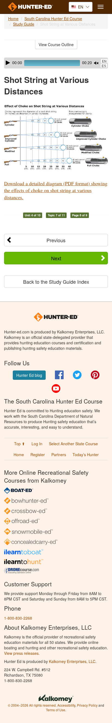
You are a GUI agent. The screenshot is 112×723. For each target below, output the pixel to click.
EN (104, 61)
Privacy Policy (87, 705)
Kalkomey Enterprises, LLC (72, 661)
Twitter (77, 375)
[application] (56, 63)
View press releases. (22, 653)
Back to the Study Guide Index (56, 281)
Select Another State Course (73, 443)
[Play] (8, 63)
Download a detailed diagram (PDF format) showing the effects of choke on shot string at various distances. (55, 190)
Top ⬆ (19, 443)
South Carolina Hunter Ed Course (53, 18)
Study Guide (23, 24)
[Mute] (96, 63)
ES (104, 66)
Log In (37, 443)
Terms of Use (55, 709)
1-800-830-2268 (18, 618)
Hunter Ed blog (29, 375)
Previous (56, 240)
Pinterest (95, 375)
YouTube (56, 388)
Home (13, 18)
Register (37, 454)
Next (56, 258)
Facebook (59, 375)
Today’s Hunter (86, 454)
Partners (58, 454)
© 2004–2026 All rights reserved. (32, 705)
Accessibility (66, 705)
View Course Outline (56, 44)
